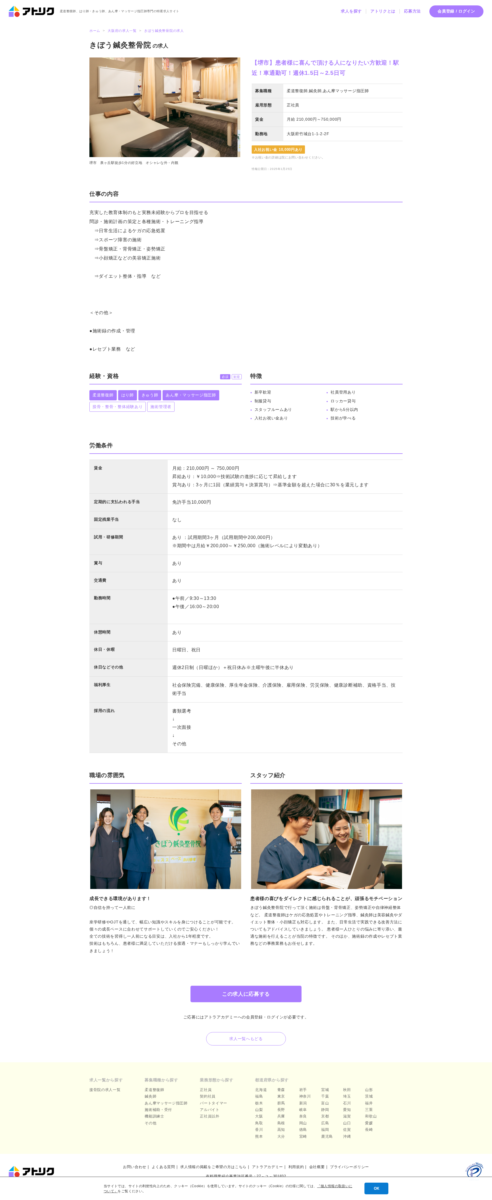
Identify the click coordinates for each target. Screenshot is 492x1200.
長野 (281, 1110)
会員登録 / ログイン (456, 11)
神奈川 (305, 1096)
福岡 (325, 1129)
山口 (347, 1123)
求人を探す (351, 11)
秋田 (347, 1090)
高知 (281, 1129)
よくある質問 (163, 1167)
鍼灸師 (150, 1096)
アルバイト (210, 1110)
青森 (281, 1090)
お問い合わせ (134, 1167)
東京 (281, 1096)
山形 (369, 1090)
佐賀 (347, 1129)
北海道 (261, 1090)
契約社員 (208, 1096)
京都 (325, 1116)
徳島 (303, 1129)
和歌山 (371, 1116)
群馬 (281, 1103)
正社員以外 (210, 1116)
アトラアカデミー (267, 1167)
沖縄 (347, 1136)
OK (376, 1188)
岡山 (303, 1123)
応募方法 (412, 11)
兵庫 (281, 1116)
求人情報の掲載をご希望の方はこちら (213, 1167)
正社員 (206, 1090)
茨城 (369, 1096)
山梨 (259, 1110)
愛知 (347, 1110)
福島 (259, 1096)
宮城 (325, 1090)
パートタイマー (213, 1103)
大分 (281, 1136)
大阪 (259, 1116)
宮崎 (303, 1136)
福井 (369, 1103)
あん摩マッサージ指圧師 (166, 1103)
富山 (325, 1103)
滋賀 (347, 1116)
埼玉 (347, 1096)
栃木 (259, 1103)
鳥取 (259, 1123)
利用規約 (296, 1167)
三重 (369, 1110)
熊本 (259, 1136)
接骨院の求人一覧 (105, 1090)
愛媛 (369, 1123)
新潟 (303, 1103)
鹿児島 (327, 1136)
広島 (325, 1123)
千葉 (325, 1096)
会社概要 (317, 1167)
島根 (281, 1123)
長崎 (369, 1129)
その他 (150, 1123)
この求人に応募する (246, 994)
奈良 (303, 1116)
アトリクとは (382, 11)
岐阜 (303, 1110)
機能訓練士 (154, 1116)
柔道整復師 (154, 1090)
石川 (347, 1103)
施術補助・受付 (158, 1110)
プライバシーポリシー (349, 1167)
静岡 (325, 1110)
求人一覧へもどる (246, 1038)
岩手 (303, 1090)
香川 (259, 1129)
